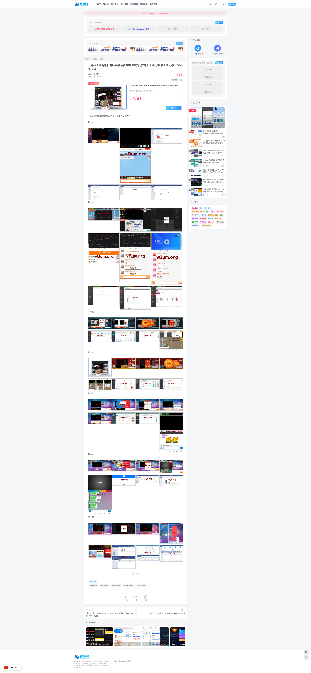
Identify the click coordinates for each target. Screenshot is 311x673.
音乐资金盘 (195, 225)
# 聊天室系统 (141, 585)
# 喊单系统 (93, 585)
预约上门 (211, 222)
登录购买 (174, 107)
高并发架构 (195, 215)
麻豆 (207, 211)
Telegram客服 (198, 53)
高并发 (204, 215)
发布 (233, 4)
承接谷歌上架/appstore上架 (138, 29)
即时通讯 (143, 4)
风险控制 (203, 218)
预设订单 (218, 218)
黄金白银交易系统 (198, 211)
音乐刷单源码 (206, 225)
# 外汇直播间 (116, 585)
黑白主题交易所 (205, 208)
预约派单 (203, 222)
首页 (99, 4)
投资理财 (114, 4)
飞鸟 (221, 215)
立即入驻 (219, 22)
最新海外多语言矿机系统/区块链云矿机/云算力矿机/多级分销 (214, 181)
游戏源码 (124, 4)
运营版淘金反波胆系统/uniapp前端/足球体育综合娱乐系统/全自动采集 (214, 133)
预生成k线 (220, 222)
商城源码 (134, 4)
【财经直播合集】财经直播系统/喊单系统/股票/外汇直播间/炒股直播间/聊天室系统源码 (135, 67)
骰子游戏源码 (213, 215)
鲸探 (213, 211)
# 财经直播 (104, 585)
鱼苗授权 (219, 211)
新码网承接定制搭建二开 (104, 29)
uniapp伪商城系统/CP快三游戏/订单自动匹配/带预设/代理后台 (214, 142)
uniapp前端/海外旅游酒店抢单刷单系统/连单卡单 (213, 161)
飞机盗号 (195, 218)
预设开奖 (195, 222)
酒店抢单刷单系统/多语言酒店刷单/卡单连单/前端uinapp (214, 151)
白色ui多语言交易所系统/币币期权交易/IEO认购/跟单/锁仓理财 (214, 172)
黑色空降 (195, 208)
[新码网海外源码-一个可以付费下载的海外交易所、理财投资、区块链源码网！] (82, 657)
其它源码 (153, 4)
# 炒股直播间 (128, 585)
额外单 (210, 218)
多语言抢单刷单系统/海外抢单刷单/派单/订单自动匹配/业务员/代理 (213, 191)
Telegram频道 (217, 53)
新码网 (96, 74)
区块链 (106, 4)
